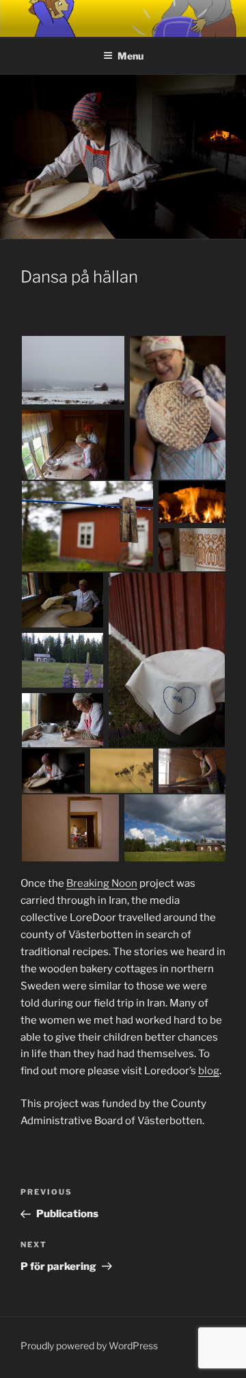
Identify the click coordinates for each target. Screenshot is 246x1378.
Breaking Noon (101, 883)
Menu (131, 56)
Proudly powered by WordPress (89, 1345)
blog (208, 1071)
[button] (74, 371)
